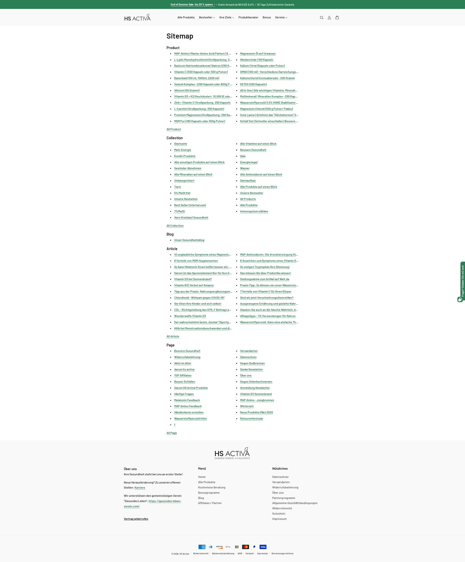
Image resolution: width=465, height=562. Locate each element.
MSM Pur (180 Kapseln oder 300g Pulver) (199, 121)
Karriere (140, 487)
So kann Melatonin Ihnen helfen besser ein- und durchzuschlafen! (215, 266)
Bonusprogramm (209, 492)
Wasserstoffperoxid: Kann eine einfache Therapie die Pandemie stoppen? (287, 322)
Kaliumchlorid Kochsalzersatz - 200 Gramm (267, 78)
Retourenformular (251, 418)
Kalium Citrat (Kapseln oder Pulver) (262, 65)
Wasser (245, 168)
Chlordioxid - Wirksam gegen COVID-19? (199, 297)
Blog (201, 497)
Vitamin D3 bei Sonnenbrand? (193, 279)
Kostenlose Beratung (211, 487)
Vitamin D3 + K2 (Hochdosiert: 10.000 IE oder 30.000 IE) (209, 96)
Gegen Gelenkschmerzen (256, 381)
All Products (248, 198)
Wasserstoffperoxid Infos (190, 418)
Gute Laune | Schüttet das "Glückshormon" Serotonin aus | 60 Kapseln (284, 115)
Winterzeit (247, 406)
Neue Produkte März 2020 (256, 412)
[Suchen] (321, 17)
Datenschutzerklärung (223, 553)
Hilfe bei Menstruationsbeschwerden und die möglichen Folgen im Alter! (220, 328)
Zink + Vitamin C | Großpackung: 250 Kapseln (202, 102)
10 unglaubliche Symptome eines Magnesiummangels (208, 254)
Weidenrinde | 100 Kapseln (256, 59)
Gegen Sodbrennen (252, 363)
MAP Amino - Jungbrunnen (257, 400)
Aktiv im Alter (182, 363)
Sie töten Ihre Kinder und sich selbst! (197, 303)
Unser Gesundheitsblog (189, 240)
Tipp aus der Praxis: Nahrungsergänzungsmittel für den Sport (213, 291)
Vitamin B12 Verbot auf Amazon (194, 285)
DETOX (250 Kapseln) (253, 84)
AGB (240, 553)
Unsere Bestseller (251, 192)
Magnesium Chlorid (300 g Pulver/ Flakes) (266, 108)
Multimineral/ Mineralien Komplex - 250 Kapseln (270, 96)
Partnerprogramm (283, 497)
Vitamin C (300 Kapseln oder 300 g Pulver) (201, 71)
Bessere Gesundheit (253, 149)
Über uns (246, 375)
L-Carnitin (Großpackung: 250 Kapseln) (199, 108)
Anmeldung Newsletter (255, 387)
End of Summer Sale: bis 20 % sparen (193, 4)
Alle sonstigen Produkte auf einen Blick (199, 162)
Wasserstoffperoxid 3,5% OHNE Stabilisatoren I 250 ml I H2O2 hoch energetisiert (291, 102)
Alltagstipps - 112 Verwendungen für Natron (268, 316)
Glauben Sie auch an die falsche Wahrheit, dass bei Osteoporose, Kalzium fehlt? (290, 309)
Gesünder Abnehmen (187, 168)
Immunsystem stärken (254, 211)
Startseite (180, 143)
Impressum (279, 518)
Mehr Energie (182, 149)
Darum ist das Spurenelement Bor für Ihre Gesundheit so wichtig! (215, 273)
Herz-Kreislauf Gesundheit (191, 217)
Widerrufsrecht (282, 508)
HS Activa (184, 554)
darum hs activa (184, 369)
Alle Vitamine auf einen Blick (258, 143)
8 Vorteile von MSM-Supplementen (196, 260)
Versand (250, 553)
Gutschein (278, 513)
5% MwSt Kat (182, 192)
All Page (172, 432)
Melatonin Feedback (187, 400)
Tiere (177, 186)
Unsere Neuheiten (186, 198)
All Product (174, 129)
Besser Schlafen (184, 381)
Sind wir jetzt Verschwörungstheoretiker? (267, 297)
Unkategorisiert (184, 180)
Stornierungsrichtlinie (283, 553)
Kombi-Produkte (184, 156)
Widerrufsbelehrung (187, 357)
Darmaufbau (248, 180)
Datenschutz (248, 357)
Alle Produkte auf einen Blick (258, 186)
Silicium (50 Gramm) (186, 90)
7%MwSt (179, 211)
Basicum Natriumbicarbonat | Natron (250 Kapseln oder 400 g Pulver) (218, 65)
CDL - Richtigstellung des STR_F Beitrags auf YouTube (208, 309)
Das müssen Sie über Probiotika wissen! (265, 273)
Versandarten (249, 350)
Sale (243, 156)
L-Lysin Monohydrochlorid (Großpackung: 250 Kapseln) (209, 59)
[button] (337, 17)
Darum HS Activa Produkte (191, 387)
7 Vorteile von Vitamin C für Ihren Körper (265, 291)
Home (202, 476)
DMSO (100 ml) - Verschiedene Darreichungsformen (272, 71)
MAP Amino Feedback (188, 406)
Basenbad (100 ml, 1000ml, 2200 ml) (196, 78)
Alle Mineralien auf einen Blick (193, 174)
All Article (173, 336)
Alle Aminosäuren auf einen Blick (261, 174)
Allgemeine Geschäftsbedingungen (295, 503)
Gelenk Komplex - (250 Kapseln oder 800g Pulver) (205, 84)
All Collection (175, 225)
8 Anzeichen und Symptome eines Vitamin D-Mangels (274, 260)
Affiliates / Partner (210, 503)
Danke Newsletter (251, 369)
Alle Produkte (249, 205)
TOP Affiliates (182, 375)
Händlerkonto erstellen (189, 412)
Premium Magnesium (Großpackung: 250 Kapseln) (206, 115)
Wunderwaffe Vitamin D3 (190, 316)
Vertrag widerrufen (136, 518)
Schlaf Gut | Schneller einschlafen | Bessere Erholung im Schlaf (280, 121)
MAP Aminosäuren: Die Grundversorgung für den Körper (276, 254)
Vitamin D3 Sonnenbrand (256, 394)
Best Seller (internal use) (190, 205)
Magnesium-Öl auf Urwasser (258, 53)
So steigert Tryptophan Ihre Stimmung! (265, 266)
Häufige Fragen (184, 394)
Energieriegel (249, 162)
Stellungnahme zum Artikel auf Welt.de (264, 279)
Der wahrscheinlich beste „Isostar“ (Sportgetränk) (206, 322)
